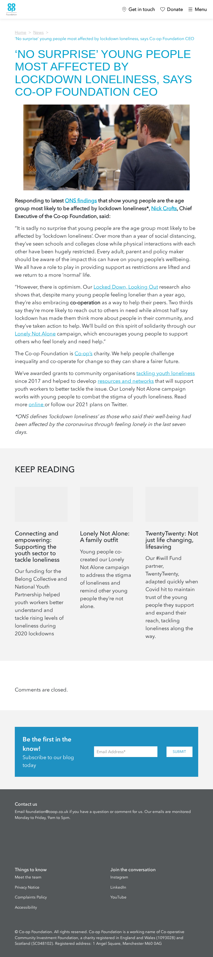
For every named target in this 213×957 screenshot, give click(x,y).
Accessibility (26, 907)
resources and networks (126, 381)
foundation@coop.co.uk (47, 811)
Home (20, 32)
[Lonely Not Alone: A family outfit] (106, 565)
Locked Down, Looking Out (126, 287)
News (38, 32)
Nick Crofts (164, 208)
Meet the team (28, 877)
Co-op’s (83, 353)
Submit (179, 751)
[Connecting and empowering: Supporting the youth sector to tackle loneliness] (41, 565)
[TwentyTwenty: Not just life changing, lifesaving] (171, 565)
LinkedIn (118, 887)
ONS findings (81, 200)
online (37, 404)
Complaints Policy (31, 897)
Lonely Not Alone (35, 334)
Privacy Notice (27, 887)
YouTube (118, 897)
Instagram (119, 877)
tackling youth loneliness (165, 373)
